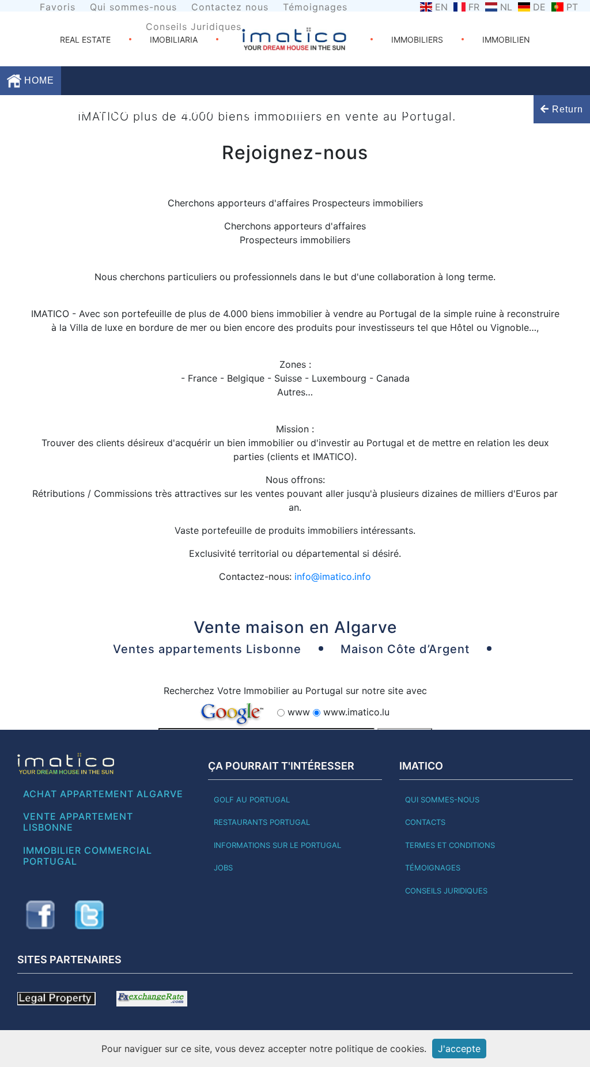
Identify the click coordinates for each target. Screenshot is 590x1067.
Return (566, 109)
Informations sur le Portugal (277, 845)
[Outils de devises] (151, 998)
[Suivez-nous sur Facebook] (40, 914)
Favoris (57, 7)
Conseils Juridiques (193, 26)
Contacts (425, 822)
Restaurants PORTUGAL (262, 822)
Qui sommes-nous (133, 7)
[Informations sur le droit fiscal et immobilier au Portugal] (56, 998)
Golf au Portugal (252, 799)
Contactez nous (229, 7)
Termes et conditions (450, 845)
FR (473, 7)
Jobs (223, 867)
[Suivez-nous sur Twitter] (89, 914)
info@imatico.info (332, 576)
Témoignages (315, 7)
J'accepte (459, 1048)
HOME (37, 80)
